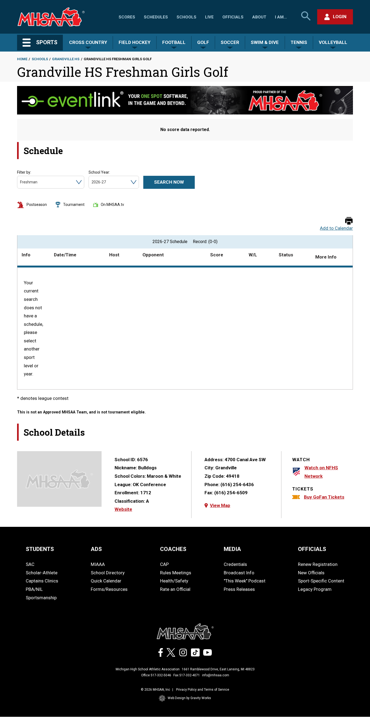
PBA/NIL (34, 589)
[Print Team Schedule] (349, 221)
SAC (30, 564)
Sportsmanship (41, 597)
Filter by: (24, 172)
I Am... (281, 17)
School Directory (108, 572)
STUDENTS (40, 549)
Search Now (169, 182)
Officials (233, 17)
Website (123, 509)
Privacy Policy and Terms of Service (202, 689)
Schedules (156, 17)
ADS (96, 549)
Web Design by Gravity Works (189, 698)
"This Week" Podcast (244, 581)
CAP (164, 564)
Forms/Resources (109, 589)
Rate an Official (175, 589)
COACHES (173, 549)
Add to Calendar (336, 228)
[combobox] (20, 182)
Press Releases (239, 589)
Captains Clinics (42, 581)
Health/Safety (174, 581)
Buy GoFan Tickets (324, 497)
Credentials (235, 564)
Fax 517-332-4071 (186, 675)
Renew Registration (317, 564)
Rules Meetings (175, 572)
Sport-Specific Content (321, 581)
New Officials (311, 572)
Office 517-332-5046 (156, 675)
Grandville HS (65, 59)
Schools (186, 17)
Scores (127, 17)
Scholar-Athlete (41, 572)
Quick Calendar (106, 581)
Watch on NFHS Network (321, 472)
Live (209, 17)
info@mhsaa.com (215, 675)
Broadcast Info (239, 572)
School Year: (99, 172)
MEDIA (232, 549)
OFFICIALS (312, 549)
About (259, 17)
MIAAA (98, 564)
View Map (220, 505)
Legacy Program (315, 589)
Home (22, 59)
